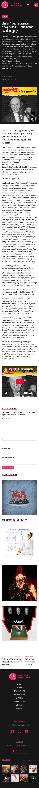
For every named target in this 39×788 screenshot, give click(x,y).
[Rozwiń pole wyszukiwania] (36, 5)
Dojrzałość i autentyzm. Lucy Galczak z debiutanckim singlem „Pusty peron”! (12, 662)
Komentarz (6, 419)
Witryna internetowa (8, 458)
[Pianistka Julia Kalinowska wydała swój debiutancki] (33, 778)
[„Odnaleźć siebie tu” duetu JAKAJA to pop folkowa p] (6, 769)
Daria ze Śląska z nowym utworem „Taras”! (30, 662)
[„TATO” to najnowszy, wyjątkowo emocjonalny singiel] (33, 769)
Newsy (5, 16)
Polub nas (19, 751)
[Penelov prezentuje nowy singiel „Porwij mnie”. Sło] (24, 778)
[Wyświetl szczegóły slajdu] (19, 583)
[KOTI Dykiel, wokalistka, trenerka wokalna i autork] (15, 778)
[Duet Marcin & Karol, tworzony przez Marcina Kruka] (24, 769)
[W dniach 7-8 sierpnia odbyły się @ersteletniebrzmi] (6, 778)
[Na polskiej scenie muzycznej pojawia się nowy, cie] (15, 769)
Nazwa (4, 439)
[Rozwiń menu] (28, 5)
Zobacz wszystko (28, 760)
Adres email (6, 448)
